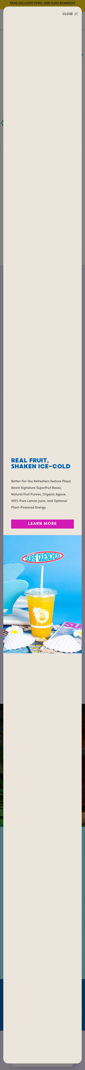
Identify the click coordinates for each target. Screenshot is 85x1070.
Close (68, 14)
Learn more (42, 524)
